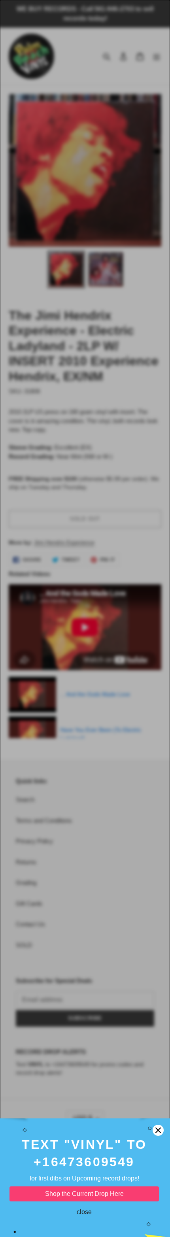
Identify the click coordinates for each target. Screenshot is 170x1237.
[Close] (158, 1130)
